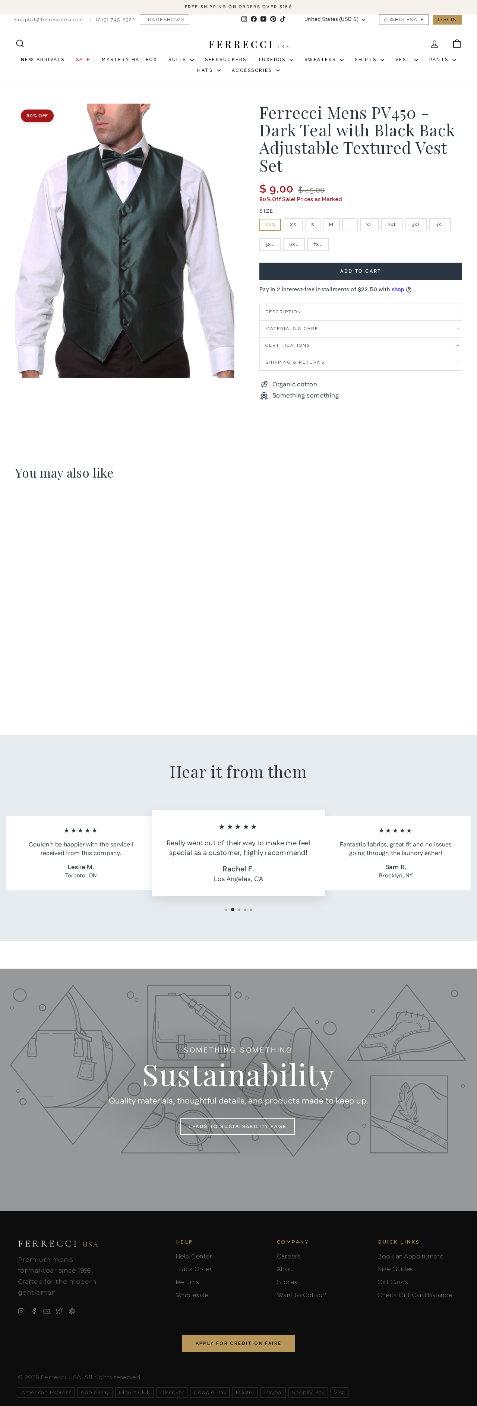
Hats (206, 70)
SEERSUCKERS (226, 59)
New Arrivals (43, 59)
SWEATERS (321, 59)
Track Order (194, 1269)
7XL (317, 244)
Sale (83, 59)
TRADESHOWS (164, 19)
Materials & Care (291, 328)
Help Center (194, 1256)
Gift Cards (393, 1282)
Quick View (68, 648)
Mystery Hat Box (130, 59)
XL (369, 224)
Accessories (253, 70)
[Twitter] (59, 1311)
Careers (289, 1256)
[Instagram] (21, 1311)
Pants (440, 59)
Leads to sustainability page (238, 1126)
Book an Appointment (410, 1256)
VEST (404, 59)
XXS (270, 224)
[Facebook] (34, 1311)
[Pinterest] (72, 1311)
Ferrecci (58, 1243)
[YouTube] (46, 1311)
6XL (293, 244)
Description (283, 311)
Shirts (367, 59)
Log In (447, 19)
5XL (269, 244)
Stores (287, 1282)
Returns (187, 1282)
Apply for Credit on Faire (239, 1343)
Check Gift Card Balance (415, 1295)
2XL (392, 224)
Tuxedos (273, 59)
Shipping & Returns (295, 362)
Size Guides (395, 1269)
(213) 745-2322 (115, 19)
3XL (416, 224)
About (286, 1269)
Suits (178, 59)
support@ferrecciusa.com (50, 19)
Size (266, 211)
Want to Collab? (301, 1295)
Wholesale (406, 19)
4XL (440, 224)
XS (293, 224)
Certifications (287, 345)
